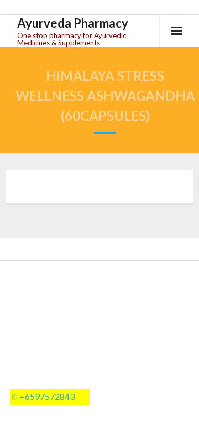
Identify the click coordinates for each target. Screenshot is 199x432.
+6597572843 (47, 396)
